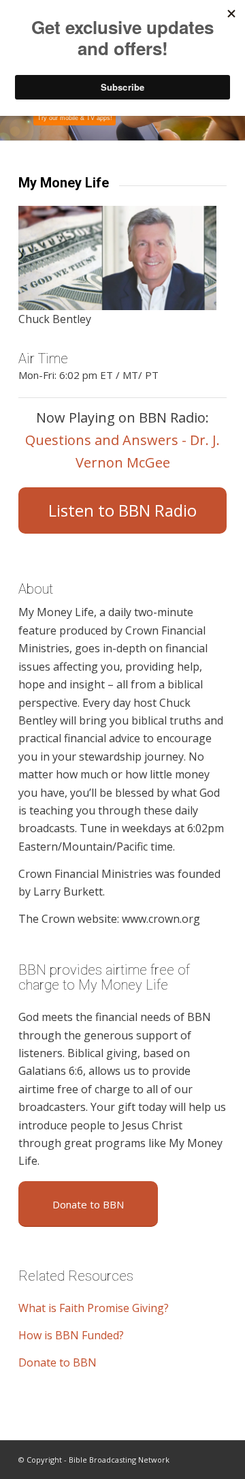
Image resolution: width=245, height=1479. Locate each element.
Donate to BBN (57, 1362)
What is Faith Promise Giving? (93, 1307)
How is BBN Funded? (71, 1335)
